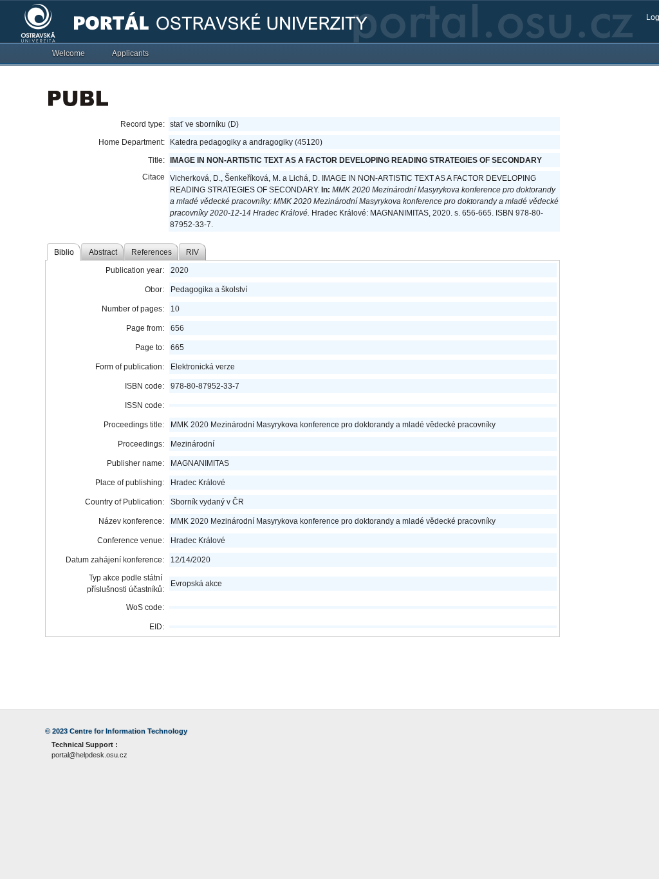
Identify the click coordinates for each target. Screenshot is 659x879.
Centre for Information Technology (128, 731)
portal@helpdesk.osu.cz (89, 755)
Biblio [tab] (64, 252)
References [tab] (151, 252)
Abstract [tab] (103, 252)
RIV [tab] (192, 252)
